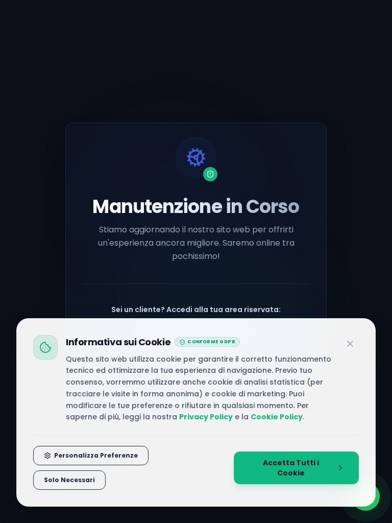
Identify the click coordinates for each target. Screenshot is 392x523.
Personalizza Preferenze (96, 455)
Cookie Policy (277, 417)
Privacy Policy (206, 417)
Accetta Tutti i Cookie (291, 468)
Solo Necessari (69, 480)
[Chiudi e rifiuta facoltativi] (350, 343)
